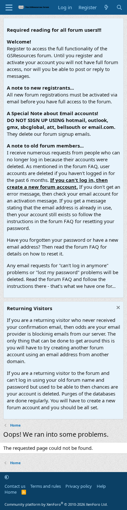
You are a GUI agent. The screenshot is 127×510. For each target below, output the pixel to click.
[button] (6, 477)
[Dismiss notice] (117, 308)
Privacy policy (78, 486)
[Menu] (9, 7)
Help (101, 486)
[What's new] (106, 7)
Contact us (15, 486)
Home (11, 492)
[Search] (119, 7)
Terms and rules (45, 486)
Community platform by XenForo (56, 504)
